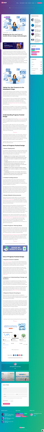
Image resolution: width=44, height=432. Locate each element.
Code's (33, 50)
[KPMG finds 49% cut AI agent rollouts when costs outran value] (32, 30)
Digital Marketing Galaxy (34, 68)
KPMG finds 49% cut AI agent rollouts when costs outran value (38, 31)
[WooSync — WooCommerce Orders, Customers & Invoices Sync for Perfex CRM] (2, 414)
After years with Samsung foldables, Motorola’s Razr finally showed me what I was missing (38, 21)
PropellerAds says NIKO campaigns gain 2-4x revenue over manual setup (38, 40)
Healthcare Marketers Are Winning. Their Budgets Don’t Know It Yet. (38, 26)
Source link (4, 347)
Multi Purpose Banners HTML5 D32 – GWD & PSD (9, 418)
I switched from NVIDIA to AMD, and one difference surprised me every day (38, 36)
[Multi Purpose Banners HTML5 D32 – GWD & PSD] (2, 418)
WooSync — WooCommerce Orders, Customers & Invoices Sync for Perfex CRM (9, 415)
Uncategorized (34, 54)
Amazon (32, 62)
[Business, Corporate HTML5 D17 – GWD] (2, 421)
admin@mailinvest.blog (15, 366)
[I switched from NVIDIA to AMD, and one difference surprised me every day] (32, 34)
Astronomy (32, 64)
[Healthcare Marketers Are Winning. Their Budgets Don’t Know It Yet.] (32, 25)
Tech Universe (7, 17)
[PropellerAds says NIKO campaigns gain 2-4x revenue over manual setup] (32, 39)
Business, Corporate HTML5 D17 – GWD (9, 422)
